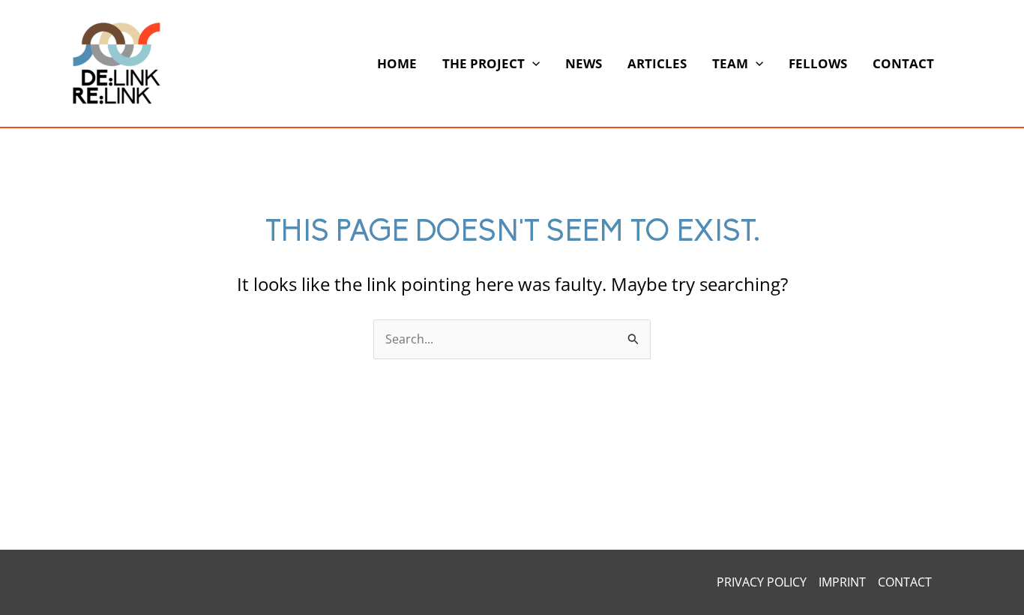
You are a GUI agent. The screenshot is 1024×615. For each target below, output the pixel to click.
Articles (657, 63)
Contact (903, 63)
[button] (532, 63)
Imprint (842, 582)
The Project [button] (483, 63)
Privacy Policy (762, 582)
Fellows (818, 63)
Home (397, 63)
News (583, 63)
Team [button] (730, 63)
